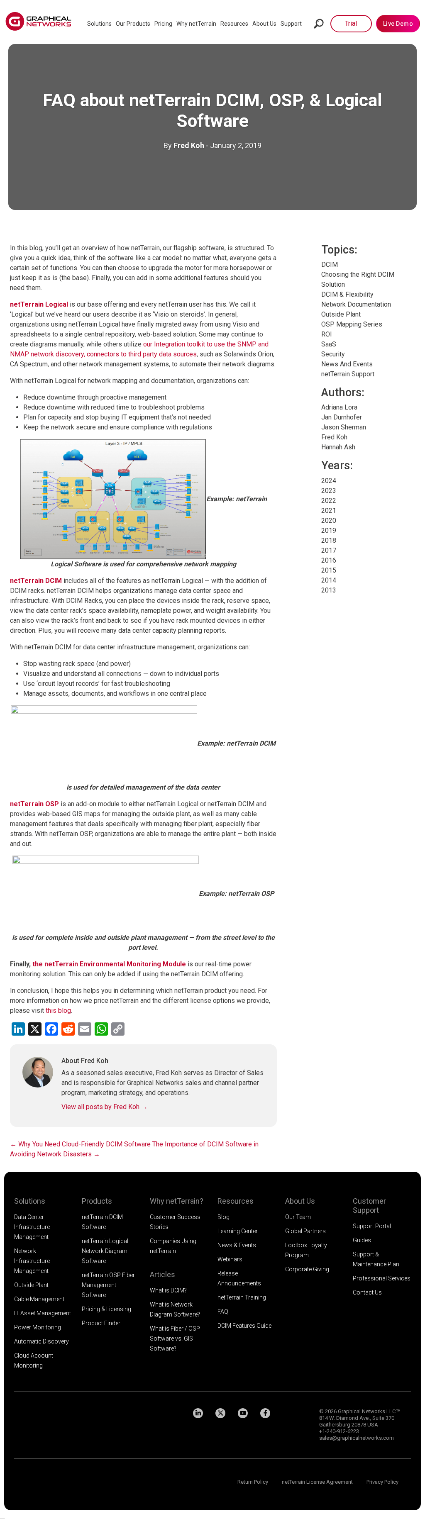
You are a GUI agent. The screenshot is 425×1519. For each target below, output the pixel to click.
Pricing (163, 23)
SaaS (328, 344)
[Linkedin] (198, 1413)
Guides (362, 1240)
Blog (223, 1217)
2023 (328, 491)
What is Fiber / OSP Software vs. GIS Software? (175, 1338)
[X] (220, 1413)
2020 (328, 520)
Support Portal (372, 1226)
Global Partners (305, 1231)
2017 (328, 550)
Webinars (229, 1259)
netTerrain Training (241, 1297)
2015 (328, 570)
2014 (328, 580)
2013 (328, 590)
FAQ (222, 1311)
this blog (58, 1010)
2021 (328, 510)
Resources (234, 23)
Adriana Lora (339, 407)
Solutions (99, 23)
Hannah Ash (338, 447)
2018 (328, 540)
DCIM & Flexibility (347, 294)
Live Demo (398, 23)
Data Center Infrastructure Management (32, 1227)
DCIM (329, 264)
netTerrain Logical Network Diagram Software (105, 1251)
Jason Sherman (343, 427)
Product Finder (101, 1323)
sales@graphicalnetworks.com (356, 1438)
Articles (162, 1274)
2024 (328, 481)
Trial (351, 23)
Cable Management (39, 1299)
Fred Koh (188, 145)
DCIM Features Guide (244, 1325)
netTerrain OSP (34, 804)
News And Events (347, 364)
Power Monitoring (37, 1327)
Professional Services (381, 1278)
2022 (328, 501)
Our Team (298, 1217)
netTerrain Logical (39, 304)
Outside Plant (341, 314)
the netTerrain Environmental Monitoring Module (109, 964)
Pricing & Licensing (106, 1309)
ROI (326, 334)
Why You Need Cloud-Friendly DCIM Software (80, 1144)
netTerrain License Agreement (317, 1482)
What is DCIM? (168, 1290)
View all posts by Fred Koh (104, 1107)
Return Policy (252, 1482)
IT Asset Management (42, 1313)
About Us (264, 23)
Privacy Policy (382, 1482)
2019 (328, 530)
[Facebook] (265, 1413)
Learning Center (237, 1231)
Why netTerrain (196, 23)
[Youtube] (243, 1413)
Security (333, 354)
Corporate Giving (307, 1269)
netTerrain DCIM (36, 581)
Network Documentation (356, 304)
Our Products (133, 23)
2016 (328, 560)
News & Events (236, 1245)
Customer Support (369, 1205)
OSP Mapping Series (351, 324)
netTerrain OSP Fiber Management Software (108, 1285)
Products (97, 1201)
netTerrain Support (347, 374)
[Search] (318, 23)
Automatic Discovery (41, 1341)
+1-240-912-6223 (339, 1431)
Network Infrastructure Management (32, 1261)
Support (291, 23)
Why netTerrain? (176, 1201)
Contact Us (367, 1292)
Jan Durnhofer (341, 417)
